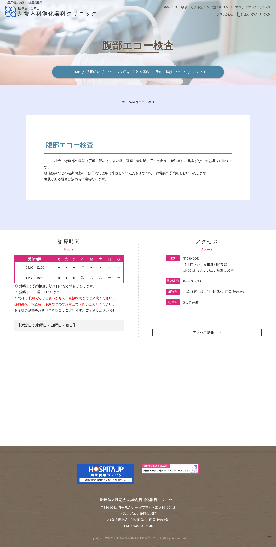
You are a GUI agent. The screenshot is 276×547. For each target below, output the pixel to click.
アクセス (199, 72)
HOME (75, 72)
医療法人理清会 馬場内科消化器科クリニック (132, 538)
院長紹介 (93, 72)
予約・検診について (171, 72)
